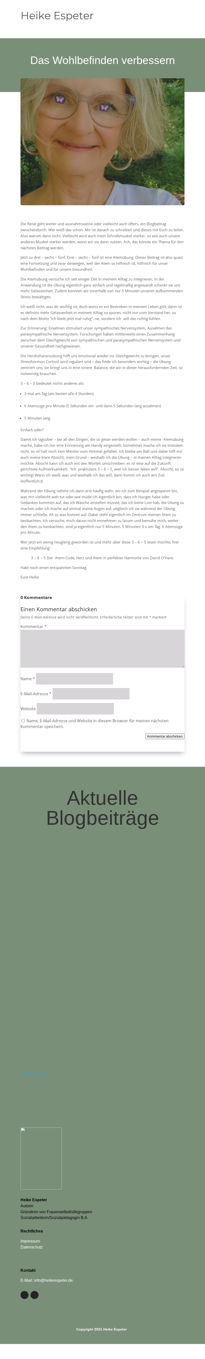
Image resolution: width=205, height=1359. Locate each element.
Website (28, 709)
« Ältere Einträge (34, 1074)
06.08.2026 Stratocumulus (81, 1026)
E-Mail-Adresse (36, 693)
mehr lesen (34, 900)
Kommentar (33, 626)
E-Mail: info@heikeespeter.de (46, 1280)
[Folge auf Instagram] (34, 1295)
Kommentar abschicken (164, 736)
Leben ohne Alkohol (93, 880)
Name (27, 679)
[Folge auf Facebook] (24, 1295)
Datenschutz (31, 1247)
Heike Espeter (42, 880)
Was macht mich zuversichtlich (90, 868)
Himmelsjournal (90, 967)
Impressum (30, 1241)
